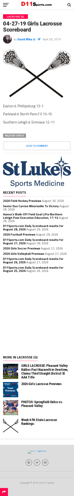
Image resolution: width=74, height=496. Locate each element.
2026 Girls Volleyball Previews (23, 253)
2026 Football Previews (19, 234)
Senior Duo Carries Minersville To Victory (31, 206)
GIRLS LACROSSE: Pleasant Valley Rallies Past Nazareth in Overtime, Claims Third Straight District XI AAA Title (44, 371)
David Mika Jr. (26, 39)
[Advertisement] (37, 314)
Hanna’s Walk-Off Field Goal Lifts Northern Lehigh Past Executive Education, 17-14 (32, 216)
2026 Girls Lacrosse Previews (41, 384)
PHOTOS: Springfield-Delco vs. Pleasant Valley (42, 404)
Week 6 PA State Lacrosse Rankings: (39, 422)
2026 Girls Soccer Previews (21, 248)
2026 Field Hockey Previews (22, 200)
